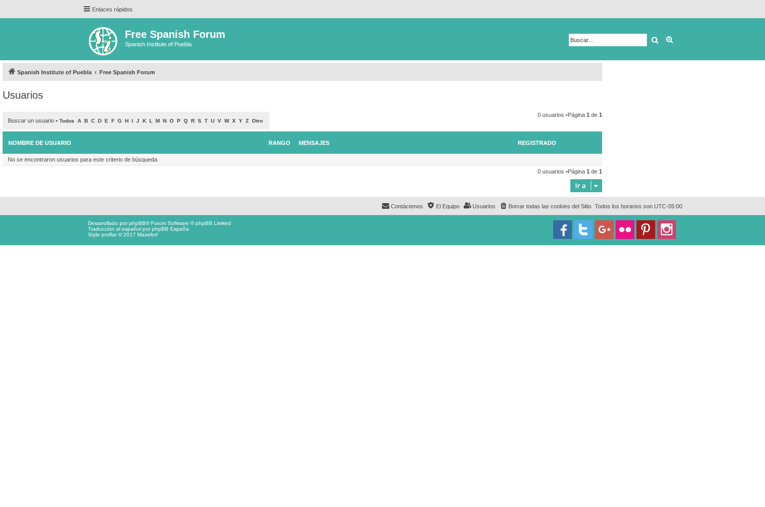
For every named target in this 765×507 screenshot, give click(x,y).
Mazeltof (147, 234)
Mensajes (314, 143)
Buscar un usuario (31, 120)
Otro (257, 121)
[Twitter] (583, 229)
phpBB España (170, 229)
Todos (66, 121)
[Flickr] (625, 229)
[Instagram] (666, 229)
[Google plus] (604, 229)
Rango (279, 143)
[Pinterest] (645, 229)
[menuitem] (545, 206)
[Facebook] (562, 229)
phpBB (137, 223)
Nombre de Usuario (39, 143)
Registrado (537, 143)
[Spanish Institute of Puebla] (104, 39)
